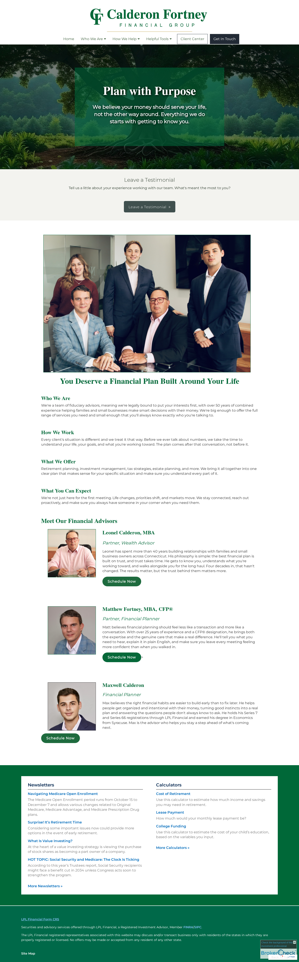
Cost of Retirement (173, 794)
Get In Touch (224, 39)
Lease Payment (170, 812)
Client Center (192, 39)
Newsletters (41, 785)
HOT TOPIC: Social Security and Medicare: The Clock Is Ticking (83, 859)
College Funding (171, 826)
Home (68, 39)
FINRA (188, 927)
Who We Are (92, 39)
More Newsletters (45, 886)
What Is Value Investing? (50, 841)
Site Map (28, 953)
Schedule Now (122, 581)
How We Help (125, 39)
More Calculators (173, 848)
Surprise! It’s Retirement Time (55, 822)
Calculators (168, 785)
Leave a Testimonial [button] (147, 207)
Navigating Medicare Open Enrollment (63, 794)
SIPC (197, 927)
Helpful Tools (157, 39)
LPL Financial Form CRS (40, 919)
